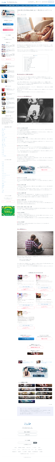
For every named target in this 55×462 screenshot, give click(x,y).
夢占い (25, 14)
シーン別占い (22, 5)
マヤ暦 (3, 190)
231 (44, 296)
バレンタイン (3, 121)
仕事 (4, 122)
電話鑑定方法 (14, 451)
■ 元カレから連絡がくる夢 (28, 60)
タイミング (8, 120)
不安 (2, 122)
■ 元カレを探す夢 (26, 68)
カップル (9, 119)
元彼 (21, 14)
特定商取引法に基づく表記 (25, 453)
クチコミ (34, 5)
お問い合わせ (27, 434)
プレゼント (12, 121)
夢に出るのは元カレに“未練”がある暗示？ (29, 57)
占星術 (3, 183)
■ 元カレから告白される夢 (28, 59)
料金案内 (37, 5)
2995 (26, 296)
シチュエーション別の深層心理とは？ (29, 58)
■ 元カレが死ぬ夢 (26, 69)
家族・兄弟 (3, 140)
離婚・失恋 (3, 144)
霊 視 (3, 163)
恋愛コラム (7, 44)
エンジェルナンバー (4, 119)
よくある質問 (47, 5)
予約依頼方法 (40, 449)
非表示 (36, 55)
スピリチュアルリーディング (6, 175)
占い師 (26, 5)
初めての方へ (17, 5)
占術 (43, 5)
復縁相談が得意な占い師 (35, 347)
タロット (3, 180)
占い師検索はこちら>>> (8, 39)
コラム (41, 5)
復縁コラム (19, 14)
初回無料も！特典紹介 (12, 5)
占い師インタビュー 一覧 (26, 449)
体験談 (7, 122)
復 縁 (3, 130)
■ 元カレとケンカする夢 (27, 63)
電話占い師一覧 (44, 169)
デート (11, 120)
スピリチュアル (4, 120)
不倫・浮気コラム (8, 101)
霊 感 (3, 161)
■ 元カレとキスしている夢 (28, 62)
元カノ (10, 122)
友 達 (3, 147)
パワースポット (8, 121)
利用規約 (29, 451)
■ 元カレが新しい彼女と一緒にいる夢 (29, 67)
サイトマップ (32, 453)
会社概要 (41, 451)
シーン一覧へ (50, 404)
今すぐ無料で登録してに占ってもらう (26, 289)
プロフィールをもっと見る (26, 286)
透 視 (3, 170)
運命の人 (3, 135)
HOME (7, 5)
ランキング (30, 5)
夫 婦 (3, 149)
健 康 (3, 152)
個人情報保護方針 (35, 451)
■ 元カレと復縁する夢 (27, 66)
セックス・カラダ (4, 137)
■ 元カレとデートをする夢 (28, 61)
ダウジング (3, 178)
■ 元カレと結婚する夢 (27, 65)
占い (23, 14)
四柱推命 (3, 185)
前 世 (3, 168)
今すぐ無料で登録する (26, 338)
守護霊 (3, 165)
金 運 (3, 154)
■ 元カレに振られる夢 (27, 64)
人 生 (3, 142)
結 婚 (3, 132)
